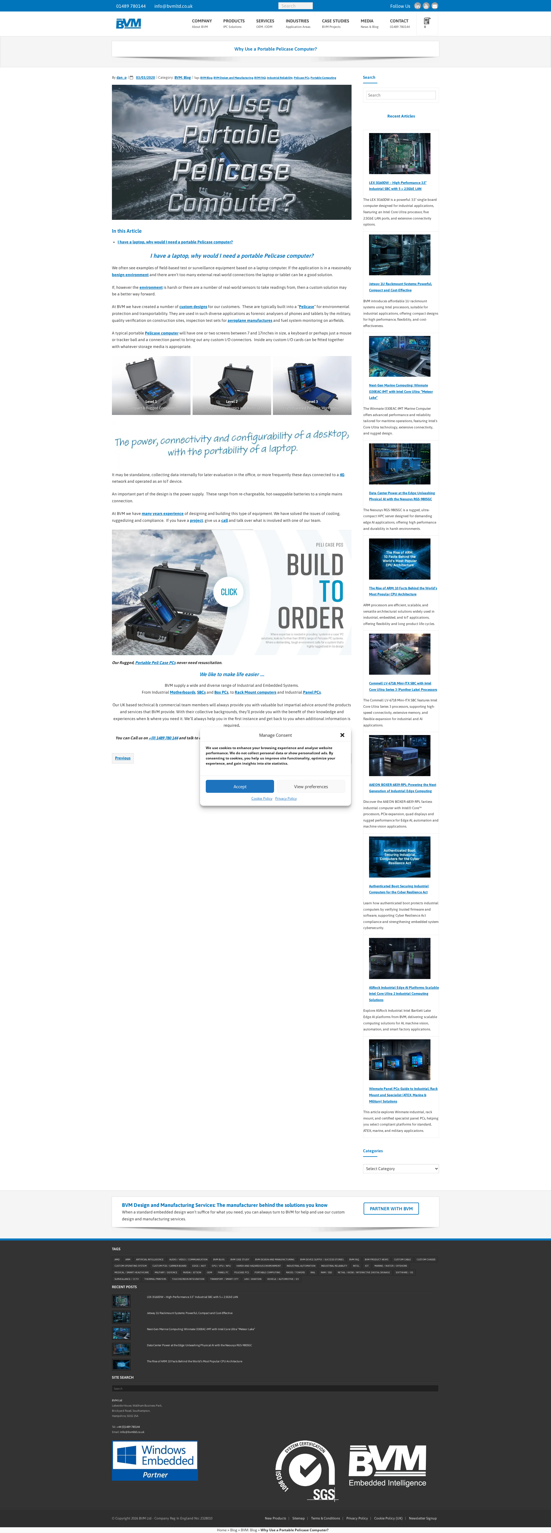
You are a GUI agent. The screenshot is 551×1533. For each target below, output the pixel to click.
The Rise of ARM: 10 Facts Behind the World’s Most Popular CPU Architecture (403, 591)
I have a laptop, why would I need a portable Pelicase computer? (175, 242)
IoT (367, 1266)
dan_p (122, 77)
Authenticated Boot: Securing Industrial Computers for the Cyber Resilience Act (399, 889)
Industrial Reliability (280, 77)
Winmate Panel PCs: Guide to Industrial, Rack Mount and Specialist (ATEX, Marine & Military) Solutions (403, 1095)
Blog (233, 1530)
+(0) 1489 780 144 (163, 738)
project (196, 520)
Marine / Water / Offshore (391, 1266)
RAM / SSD (326, 1272)
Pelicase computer (162, 333)
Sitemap (298, 1518)
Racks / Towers (295, 1272)
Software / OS (404, 1272)
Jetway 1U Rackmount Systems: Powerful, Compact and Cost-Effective (400, 287)
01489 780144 (131, 6)
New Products (275, 1518)
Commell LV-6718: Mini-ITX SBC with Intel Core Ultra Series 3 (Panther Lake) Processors (403, 686)
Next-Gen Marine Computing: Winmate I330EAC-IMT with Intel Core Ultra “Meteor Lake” (401, 391)
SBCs (201, 692)
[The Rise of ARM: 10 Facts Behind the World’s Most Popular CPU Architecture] (396, 559)
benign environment (130, 274)
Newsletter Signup (423, 1518)
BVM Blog (206, 77)
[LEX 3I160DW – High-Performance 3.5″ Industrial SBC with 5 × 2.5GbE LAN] (396, 153)
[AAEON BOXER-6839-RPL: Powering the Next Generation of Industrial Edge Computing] (396, 755)
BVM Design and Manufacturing (233, 77)
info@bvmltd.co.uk (173, 6)
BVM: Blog (182, 77)
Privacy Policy (286, 798)
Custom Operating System (131, 1266)
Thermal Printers (155, 1279)
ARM (127, 1259)
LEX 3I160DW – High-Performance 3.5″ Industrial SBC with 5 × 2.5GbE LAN (397, 186)
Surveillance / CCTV (127, 1279)
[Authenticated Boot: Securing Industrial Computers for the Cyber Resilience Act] (396, 857)
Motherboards (182, 692)
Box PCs (221, 692)
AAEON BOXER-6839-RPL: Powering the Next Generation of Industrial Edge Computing (402, 788)
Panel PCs (312, 692)
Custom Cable (402, 1259)
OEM (209, 1272)
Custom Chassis (426, 1259)
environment (151, 287)
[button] (342, 735)
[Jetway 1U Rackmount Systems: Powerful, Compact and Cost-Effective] (396, 255)
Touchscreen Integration (188, 1279)
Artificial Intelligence (150, 1259)
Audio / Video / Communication (188, 1259)
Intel (356, 1266)
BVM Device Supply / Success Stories (322, 1259)
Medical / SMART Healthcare (132, 1272)
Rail (313, 1272)
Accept (240, 786)
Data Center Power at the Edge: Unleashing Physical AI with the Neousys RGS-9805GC (402, 496)
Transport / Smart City (224, 1279)
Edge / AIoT (199, 1266)
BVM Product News (376, 1259)
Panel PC (223, 1272)
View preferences (311, 786)
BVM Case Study (239, 1259)
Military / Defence (166, 1272)
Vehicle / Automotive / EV (283, 1279)
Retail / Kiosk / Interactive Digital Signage (364, 1272)
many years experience (163, 513)
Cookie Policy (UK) (388, 1518)
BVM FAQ (260, 77)
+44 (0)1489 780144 (128, 1426)
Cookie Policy (261, 798)
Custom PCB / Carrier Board (169, 1266)
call (224, 520)
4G (342, 474)
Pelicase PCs (301, 77)
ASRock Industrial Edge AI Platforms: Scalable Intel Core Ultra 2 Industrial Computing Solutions (404, 994)
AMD (117, 1259)
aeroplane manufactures (250, 320)
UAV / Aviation (252, 1279)
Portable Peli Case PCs (155, 662)
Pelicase (306, 306)
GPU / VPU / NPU (221, 1266)
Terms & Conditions (325, 1518)
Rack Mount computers (255, 692)
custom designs (193, 306)
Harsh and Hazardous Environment (258, 1266)
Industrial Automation (301, 1266)
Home (222, 1530)
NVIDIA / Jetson (192, 1272)
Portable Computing (323, 77)
